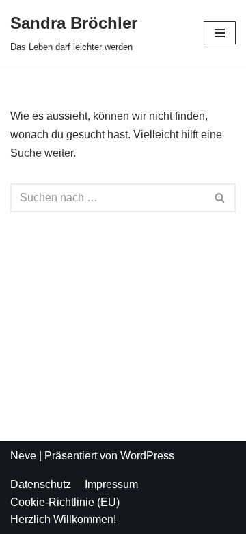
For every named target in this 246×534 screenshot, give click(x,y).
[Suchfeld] (220, 197)
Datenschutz (40, 484)
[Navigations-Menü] (220, 32)
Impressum (111, 484)
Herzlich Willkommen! (63, 519)
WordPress (147, 455)
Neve (23, 455)
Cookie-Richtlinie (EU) (65, 502)
